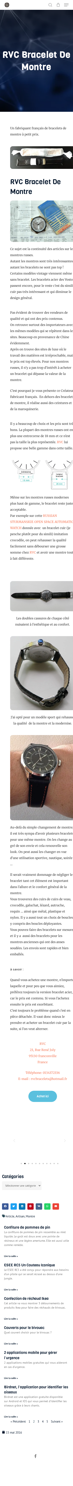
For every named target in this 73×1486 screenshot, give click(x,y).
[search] (50, 4)
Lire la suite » (11, 1256)
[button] (66, 5)
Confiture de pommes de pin (27, 1227)
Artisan (20, 1216)
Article (10, 1216)
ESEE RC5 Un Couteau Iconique (29, 1265)
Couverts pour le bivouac (24, 1327)
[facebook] (35, 1456)
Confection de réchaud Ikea (26, 1298)
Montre (30, 1216)
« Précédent (18, 1421)
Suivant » (57, 1421)
